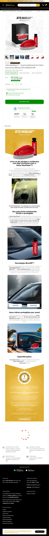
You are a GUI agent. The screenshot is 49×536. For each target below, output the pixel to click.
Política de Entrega (7, 517)
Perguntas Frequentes (7, 511)
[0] (45, 5)
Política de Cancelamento (8, 515)
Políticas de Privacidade (8, 523)
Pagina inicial (5, 11)
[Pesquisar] (38, 5)
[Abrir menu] (3, 5)
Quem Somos (5, 513)
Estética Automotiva (12, 11)
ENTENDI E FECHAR (39, 531)
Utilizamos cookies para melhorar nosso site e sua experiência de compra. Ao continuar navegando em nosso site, (18, 531)
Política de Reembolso (7, 519)
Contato (4, 509)
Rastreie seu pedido (31, 493)
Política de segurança (7, 521)
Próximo (44, 11)
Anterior (38, 11)
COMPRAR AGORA (25, 101)
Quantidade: (7, 84)
